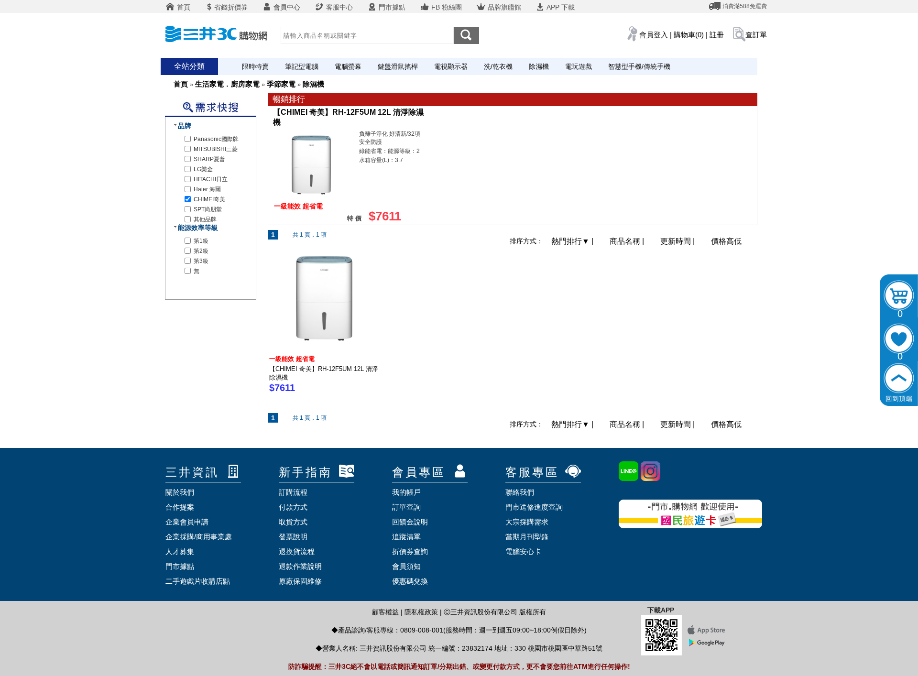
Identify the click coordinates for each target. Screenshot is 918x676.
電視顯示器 (451, 66)
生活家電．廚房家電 (227, 84)
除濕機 (539, 66)
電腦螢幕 (348, 66)
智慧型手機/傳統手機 (639, 66)
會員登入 (653, 35)
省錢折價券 (231, 7)
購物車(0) (689, 35)
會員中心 (286, 7)
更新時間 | (678, 241)
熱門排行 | (573, 241)
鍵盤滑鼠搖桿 (398, 66)
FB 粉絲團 (445, 7)
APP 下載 (560, 7)
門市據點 (391, 7)
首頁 (182, 7)
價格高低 (726, 241)
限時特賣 (255, 66)
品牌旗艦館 (503, 7)
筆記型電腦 (301, 66)
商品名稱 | (628, 241)
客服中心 (338, 7)
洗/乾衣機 (498, 66)
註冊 (717, 35)
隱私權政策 (421, 612)
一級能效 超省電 (292, 358)
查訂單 (756, 35)
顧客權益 (385, 612)
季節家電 (281, 84)
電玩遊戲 (578, 66)
